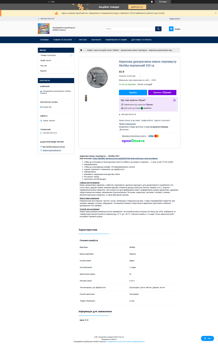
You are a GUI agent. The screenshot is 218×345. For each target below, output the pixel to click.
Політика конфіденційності (135, 341)
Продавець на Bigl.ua (109, 339)
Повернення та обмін (116, 40)
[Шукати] (158, 28)
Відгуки (43, 71)
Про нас (83, 40)
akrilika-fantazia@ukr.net (52, 150)
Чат (209, 338)
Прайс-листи (45, 60)
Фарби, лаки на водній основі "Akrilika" (103, 50)
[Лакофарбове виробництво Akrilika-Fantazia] (43, 33)
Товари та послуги (62, 40)
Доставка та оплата (141, 40)
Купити (133, 92)
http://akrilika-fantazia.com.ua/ (54, 147)
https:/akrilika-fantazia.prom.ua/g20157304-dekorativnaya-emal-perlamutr (125, 158)
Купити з (158, 92)
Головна (44, 40)
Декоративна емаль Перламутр (134, 50)
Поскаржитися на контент (115, 341)
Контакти (96, 40)
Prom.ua (121, 337)
